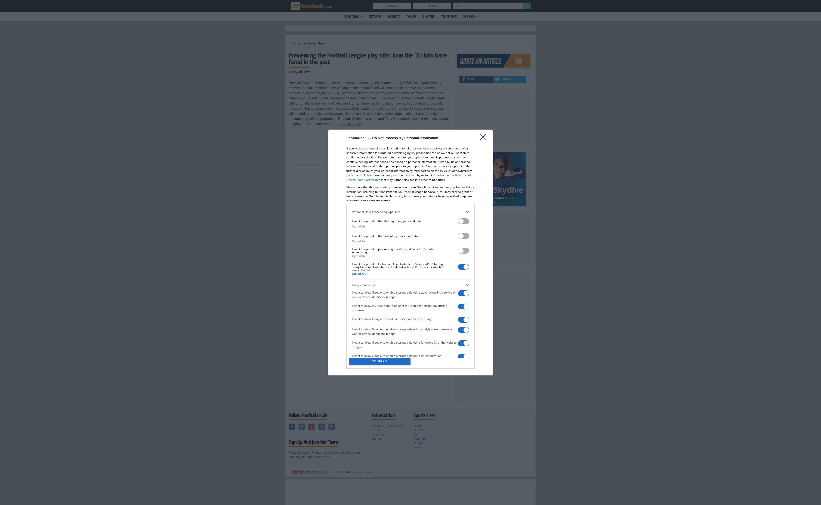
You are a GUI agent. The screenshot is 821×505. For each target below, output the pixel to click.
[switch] (463, 221)
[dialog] (410, 252)
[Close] (484, 138)
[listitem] (410, 212)
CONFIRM (380, 361)
